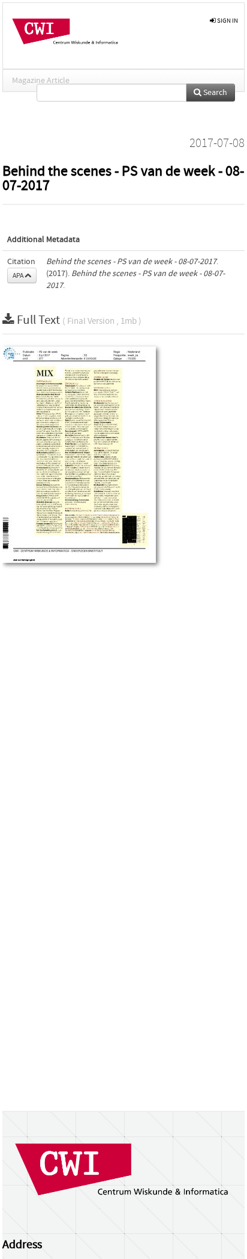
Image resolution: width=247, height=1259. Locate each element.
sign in (227, 20)
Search (214, 92)
